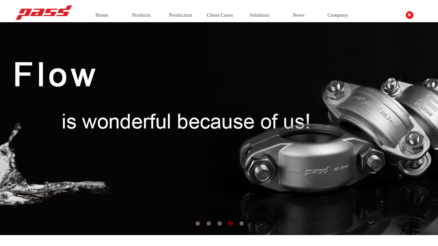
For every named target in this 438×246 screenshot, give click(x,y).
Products (141, 15)
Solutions (259, 15)
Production (180, 15)
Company (337, 15)
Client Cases (220, 15)
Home (101, 15)
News (299, 15)
